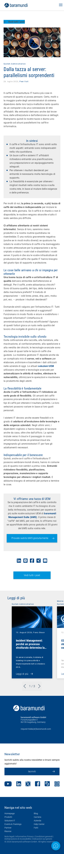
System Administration (15, 64)
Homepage (9, 813)
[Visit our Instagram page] (57, 784)
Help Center (39, 824)
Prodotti (8, 817)
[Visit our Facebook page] (37, 784)
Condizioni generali (43, 836)
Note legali (9, 836)
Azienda (37, 820)
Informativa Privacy (24, 836)
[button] (61, 5)
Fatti (36, 828)
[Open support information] (55, 845)
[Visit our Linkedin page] (18, 784)
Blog (36, 813)
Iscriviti (32, 771)
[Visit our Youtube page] (8, 784)
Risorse (7, 831)
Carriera (37, 817)
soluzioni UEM (46, 366)
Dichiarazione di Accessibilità (17, 839)
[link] (20, 5)
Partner (7, 828)
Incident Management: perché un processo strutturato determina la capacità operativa (30, 646)
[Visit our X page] (28, 784)
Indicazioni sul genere (42, 839)
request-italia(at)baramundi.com (36, 729)
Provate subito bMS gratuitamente (29, 538)
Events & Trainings (12, 824)
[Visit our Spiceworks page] (47, 784)
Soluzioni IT (9, 820)
